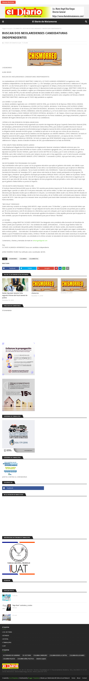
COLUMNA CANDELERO (40, 655)
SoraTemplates (13, 678)
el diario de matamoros (12, 43)
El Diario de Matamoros (44, 21)
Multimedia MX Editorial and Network (59, 678)
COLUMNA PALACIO (9, 659)
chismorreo (35, 293)
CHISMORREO (13, 259)
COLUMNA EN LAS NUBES (77, 655)
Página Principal (7, 28)
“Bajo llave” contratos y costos (22, 605)
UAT (4, 646)
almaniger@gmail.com (40, 240)
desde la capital (41, 659)
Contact (84, 678)
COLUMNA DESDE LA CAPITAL (58, 655)
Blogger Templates (33, 678)
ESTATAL (5, 639)
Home (73, 678)
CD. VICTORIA (7, 632)
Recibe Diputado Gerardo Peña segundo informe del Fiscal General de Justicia (14, 295)
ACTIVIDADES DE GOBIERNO (11, 655)
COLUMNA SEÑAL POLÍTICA (26, 659)
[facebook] (23, 488)
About (78, 678)
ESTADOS (6, 635)
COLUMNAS (23, 259)
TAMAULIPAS (7, 642)
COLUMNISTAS (17, 28)
